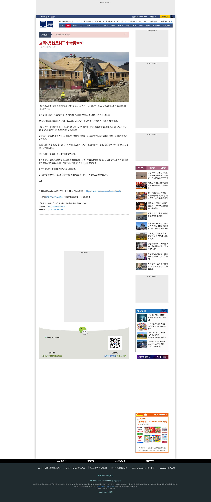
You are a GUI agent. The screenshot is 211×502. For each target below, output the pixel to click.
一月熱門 (162, 167)
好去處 (120, 25)
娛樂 (113, 25)
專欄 (148, 25)
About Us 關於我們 (119, 467)
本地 (88, 25)
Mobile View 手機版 (105, 492)
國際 (75, 25)
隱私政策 (81, 467)
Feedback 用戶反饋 (167, 467)
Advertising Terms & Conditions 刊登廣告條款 (105, 481)
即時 (68, 25)
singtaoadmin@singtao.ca (105, 486)
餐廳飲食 (153, 21)
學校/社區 (142, 21)
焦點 (81, 25)
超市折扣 (156, 25)
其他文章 (45, 34)
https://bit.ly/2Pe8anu (55, 209)
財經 (134, 25)
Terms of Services (139, 467)
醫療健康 (164, 21)
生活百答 (96, 25)
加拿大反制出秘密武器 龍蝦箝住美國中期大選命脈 (159, 185)
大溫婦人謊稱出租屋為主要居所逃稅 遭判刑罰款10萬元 (158, 236)
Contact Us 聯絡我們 (98, 467)
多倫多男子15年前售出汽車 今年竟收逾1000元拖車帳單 (158, 266)
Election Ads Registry (105, 475)
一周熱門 (152, 167)
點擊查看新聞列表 (63, 34)
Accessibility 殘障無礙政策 (49, 467)
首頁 (61, 25)
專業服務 (98, 21)
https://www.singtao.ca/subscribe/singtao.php (103, 191)
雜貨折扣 (166, 25)
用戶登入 (165, 17)
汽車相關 (131, 21)
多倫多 (152, 16)
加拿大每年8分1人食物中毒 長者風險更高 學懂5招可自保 (158, 246)
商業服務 (109, 21)
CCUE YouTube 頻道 (54, 197)
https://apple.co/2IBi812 (55, 206)
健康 (141, 25)
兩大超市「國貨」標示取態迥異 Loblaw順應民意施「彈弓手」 (158, 205)
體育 (128, 25)
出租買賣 (120, 21)
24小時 (141, 167)
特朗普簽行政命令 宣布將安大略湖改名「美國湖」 (158, 256)
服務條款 (150, 467)
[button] (172, 22)
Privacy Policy (71, 467)
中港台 (105, 25)
